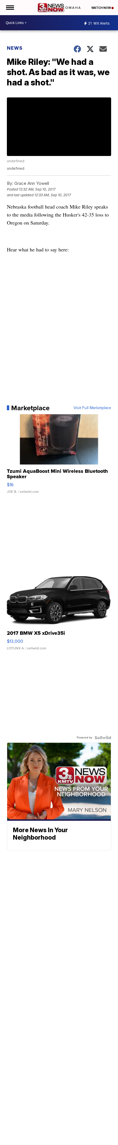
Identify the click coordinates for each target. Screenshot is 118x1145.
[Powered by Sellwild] (103, 738)
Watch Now (101, 7)
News (15, 48)
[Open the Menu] (9, 7)
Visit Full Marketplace (92, 408)
